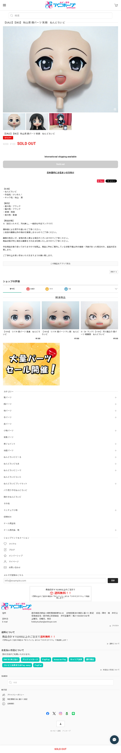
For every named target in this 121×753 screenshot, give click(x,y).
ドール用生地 (9, 523)
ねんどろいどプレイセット (15, 484)
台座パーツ (9, 450)
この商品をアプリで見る (60, 264)
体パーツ (8, 411)
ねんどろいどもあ (11, 464)
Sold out (60, 164)
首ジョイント (9, 444)
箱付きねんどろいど (12, 497)
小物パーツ (9, 430)
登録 (113, 581)
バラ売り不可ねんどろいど (15, 490)
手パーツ (8, 417)
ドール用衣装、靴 (11, 530)
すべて (12, 289)
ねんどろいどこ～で (12, 470)
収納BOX (8, 517)
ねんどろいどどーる (12, 457)
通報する (113, 272)
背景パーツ (9, 437)
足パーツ (8, 424)
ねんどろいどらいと (12, 477)
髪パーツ (8, 397)
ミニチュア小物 (10, 510)
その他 (7, 503)
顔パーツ (8, 404)
